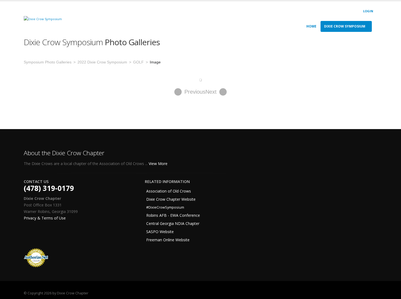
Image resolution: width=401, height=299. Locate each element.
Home (311, 26)
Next (211, 92)
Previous (194, 92)
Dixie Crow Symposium (344, 26)
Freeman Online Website (168, 239)
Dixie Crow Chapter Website (171, 199)
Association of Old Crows (168, 191)
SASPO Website (160, 231)
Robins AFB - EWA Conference (173, 215)
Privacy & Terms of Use (45, 218)
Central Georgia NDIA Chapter (172, 223)
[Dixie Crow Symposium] (43, 19)
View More (159, 163)
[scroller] (391, 292)
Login (368, 11)
